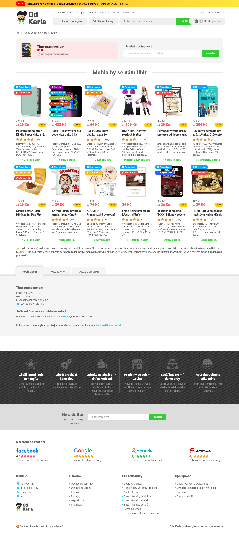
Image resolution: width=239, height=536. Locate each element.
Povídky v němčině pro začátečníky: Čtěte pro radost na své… (207, 134)
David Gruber (63, 316)
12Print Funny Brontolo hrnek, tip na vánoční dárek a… (66, 214)
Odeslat (210, 53)
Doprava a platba (97, 12)
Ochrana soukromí (81, 487)
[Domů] (17, 32)
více (23, 496)
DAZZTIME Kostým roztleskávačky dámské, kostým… (134, 134)
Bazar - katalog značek (136, 500)
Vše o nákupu (76, 12)
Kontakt (114, 12)
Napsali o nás (78, 500)
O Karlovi (60, 12)
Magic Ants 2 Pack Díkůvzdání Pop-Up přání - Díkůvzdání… (29, 214)
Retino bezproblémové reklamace (142, 513)
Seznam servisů (132, 508)
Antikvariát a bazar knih (109, 325)
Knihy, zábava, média (35, 32)
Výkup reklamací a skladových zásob (197, 487)
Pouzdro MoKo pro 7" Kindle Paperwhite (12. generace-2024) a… (30, 134)
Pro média (76, 504)
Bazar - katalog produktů (137, 496)
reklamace (26, 492)
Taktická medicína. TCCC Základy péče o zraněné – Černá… (171, 214)
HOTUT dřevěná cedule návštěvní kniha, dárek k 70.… (207, 214)
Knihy (54, 32)
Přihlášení (219, 12)
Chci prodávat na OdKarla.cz (192, 483)
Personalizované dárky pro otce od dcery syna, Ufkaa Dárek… (172, 134)
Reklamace (129, 12)
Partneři (181, 492)
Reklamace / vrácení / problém (140, 487)
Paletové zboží (185, 496)
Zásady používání (39, 526)
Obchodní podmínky (82, 483)
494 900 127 (27, 483)
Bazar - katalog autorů (136, 504)
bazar (189, 526)
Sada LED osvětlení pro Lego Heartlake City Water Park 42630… (66, 134)
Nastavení (57, 526)
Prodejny (76, 496)
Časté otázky (131, 492)
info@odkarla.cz (29, 487)
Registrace (204, 12)
